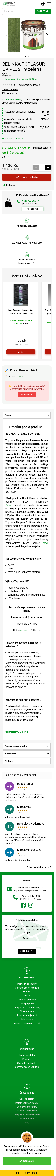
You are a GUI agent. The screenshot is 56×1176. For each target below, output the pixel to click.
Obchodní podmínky (27, 984)
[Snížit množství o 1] (36, 167)
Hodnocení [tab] (10, 753)
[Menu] (49, 4)
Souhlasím (28, 1161)
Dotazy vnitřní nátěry (27, 1107)
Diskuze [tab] (9, 761)
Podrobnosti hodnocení (29, 85)
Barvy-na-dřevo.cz (23, 905)
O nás (27, 995)
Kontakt (27, 991)
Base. (8, 505)
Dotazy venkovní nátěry (26, 1103)
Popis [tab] (8, 415)
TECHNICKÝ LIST (16, 732)
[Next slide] (47, 34)
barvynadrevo (30, 905)
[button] (25, 56)
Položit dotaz (32, 209)
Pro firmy (26, 1059)
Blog (27, 1122)
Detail (20, 352)
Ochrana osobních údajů (27, 987)
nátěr (45, 543)
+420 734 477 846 (30, 895)
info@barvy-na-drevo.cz (30, 887)
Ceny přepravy (27, 1003)
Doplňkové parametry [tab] (16, 746)
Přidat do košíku (30, 177)
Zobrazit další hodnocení (38, 867)
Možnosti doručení (42, 148)
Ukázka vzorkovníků (27, 1110)
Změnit (20, 376)
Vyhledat (42, 11)
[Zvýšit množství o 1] (48, 167)
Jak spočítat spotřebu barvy (26, 1007)
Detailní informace (11, 138)
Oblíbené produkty (27, 999)
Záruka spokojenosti (27, 1015)
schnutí (24, 630)
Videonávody (27, 1019)
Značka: (10, 89)
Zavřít (19, 185)
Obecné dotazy (26, 1099)
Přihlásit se (27, 951)
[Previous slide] (7, 34)
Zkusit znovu (27, 394)
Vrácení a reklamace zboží (27, 1023)
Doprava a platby (27, 1055)
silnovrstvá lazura (11, 99)
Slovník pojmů (27, 1011)
